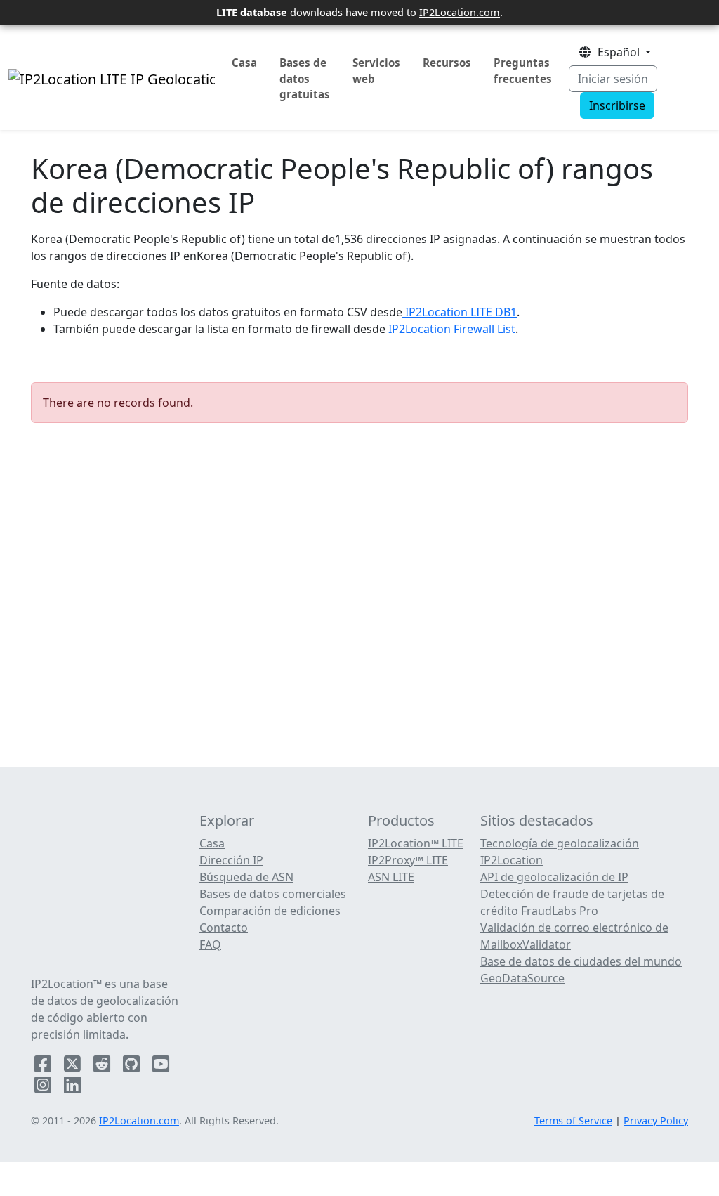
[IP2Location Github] (132, 1066)
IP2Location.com (459, 12)
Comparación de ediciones (270, 910)
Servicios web (376, 71)
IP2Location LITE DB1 (459, 312)
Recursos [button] (447, 63)
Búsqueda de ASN (246, 877)
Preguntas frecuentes (523, 71)
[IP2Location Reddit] (103, 1066)
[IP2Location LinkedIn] (72, 1088)
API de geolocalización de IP (554, 877)
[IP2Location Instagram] (44, 1088)
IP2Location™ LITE (415, 843)
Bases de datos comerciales (272, 894)
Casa (244, 63)
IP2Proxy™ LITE (408, 860)
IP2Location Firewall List (450, 329)
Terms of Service (573, 1120)
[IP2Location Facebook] (44, 1066)
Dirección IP (231, 860)
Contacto (223, 927)
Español (617, 52)
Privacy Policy (656, 1120)
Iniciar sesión (613, 78)
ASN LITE (391, 877)
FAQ (210, 944)
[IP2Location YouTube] (161, 1066)
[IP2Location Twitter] (73, 1066)
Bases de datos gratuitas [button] (304, 79)
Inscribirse (617, 105)
